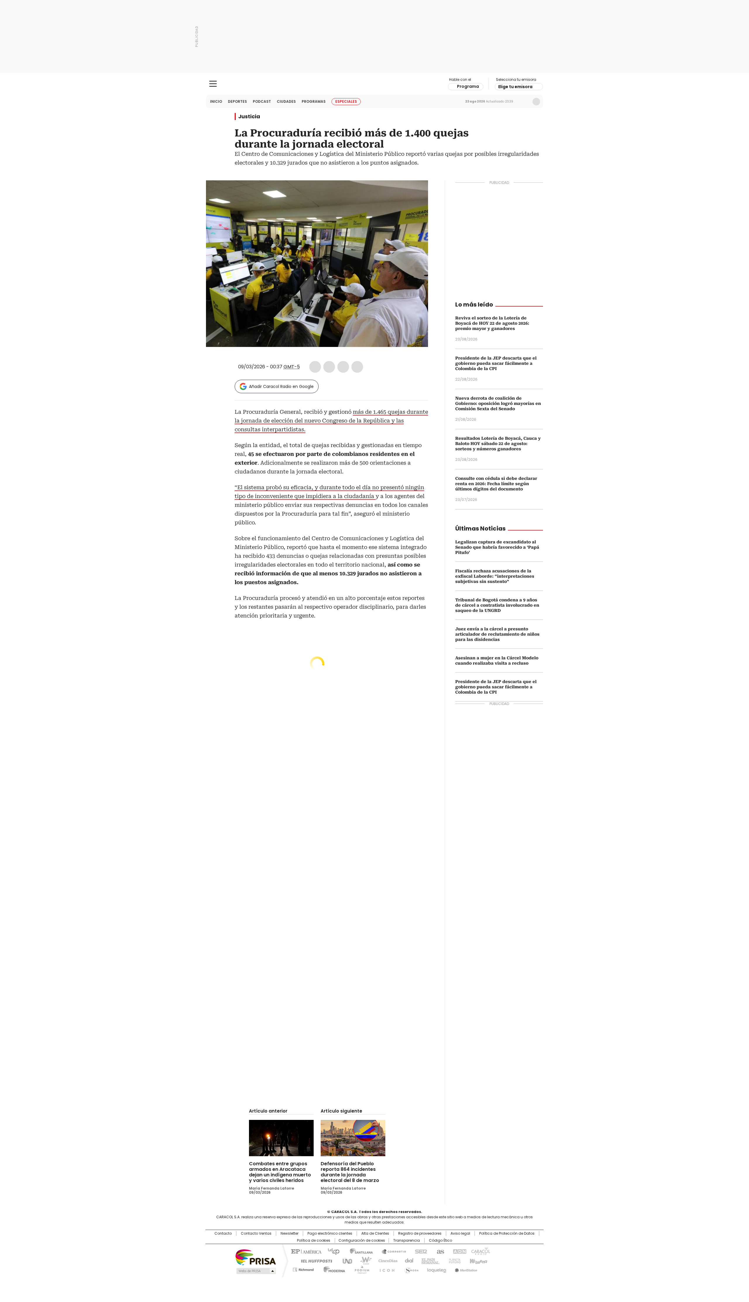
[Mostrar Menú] (213, 84)
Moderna (333, 1269)
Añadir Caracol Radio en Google (281, 386)
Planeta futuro (453, 1260)
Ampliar (416, 192)
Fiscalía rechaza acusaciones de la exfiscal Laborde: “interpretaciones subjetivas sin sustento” (494, 576)
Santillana (358, 1251)
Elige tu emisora (515, 87)
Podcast (262, 101)
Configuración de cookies (362, 1240)
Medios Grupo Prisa (255, 1270)
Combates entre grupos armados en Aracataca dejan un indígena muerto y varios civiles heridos (280, 1172)
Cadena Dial (407, 1260)
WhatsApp (357, 367)
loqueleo (436, 1269)
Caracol (480, 1251)
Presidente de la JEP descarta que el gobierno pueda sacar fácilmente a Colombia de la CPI (496, 363)
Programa (468, 86)
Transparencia (406, 1240)
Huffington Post (314, 1260)
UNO (345, 1260)
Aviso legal (460, 1233)
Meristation (465, 1269)
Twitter (329, 367)
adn (458, 1251)
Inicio (216, 101)
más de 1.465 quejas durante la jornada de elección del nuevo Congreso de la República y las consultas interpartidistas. (331, 420)
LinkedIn (343, 367)
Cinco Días (386, 1260)
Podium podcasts (360, 1269)
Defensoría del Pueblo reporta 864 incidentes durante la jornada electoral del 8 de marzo (350, 1172)
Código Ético (440, 1240)
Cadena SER (419, 1251)
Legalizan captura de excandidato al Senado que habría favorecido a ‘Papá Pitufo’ (497, 547)
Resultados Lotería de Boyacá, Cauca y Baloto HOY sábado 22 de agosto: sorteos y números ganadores (498, 443)
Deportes (237, 101)
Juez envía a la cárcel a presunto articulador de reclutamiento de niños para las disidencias (497, 634)
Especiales (346, 101)
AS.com (439, 1251)
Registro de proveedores (420, 1233)
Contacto (223, 1233)
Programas (314, 101)
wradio (363, 1260)
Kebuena (477, 1260)
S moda (410, 1269)
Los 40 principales (331, 1251)
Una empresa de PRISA (256, 1256)
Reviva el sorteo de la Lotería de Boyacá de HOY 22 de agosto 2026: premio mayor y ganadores (492, 323)
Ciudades (286, 101)
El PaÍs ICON (385, 1269)
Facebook (315, 367)
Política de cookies (313, 1240)
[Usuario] (536, 101)
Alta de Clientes (375, 1233)
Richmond (303, 1269)
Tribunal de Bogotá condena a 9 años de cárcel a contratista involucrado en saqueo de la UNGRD (497, 605)
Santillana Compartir (391, 1251)
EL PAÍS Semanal (429, 1260)
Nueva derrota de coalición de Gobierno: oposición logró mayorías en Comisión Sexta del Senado (498, 403)
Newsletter (524, 101)
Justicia (249, 116)
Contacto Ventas (256, 1233)
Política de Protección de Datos (507, 1233)
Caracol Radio (374, 84)
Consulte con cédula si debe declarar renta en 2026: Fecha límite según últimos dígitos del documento (496, 483)
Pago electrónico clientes (329, 1233)
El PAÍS (305, 1251)
